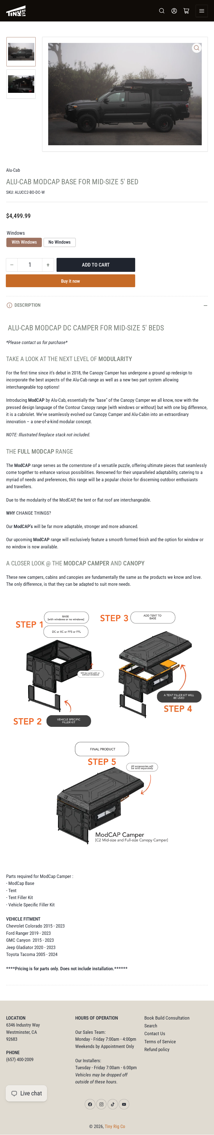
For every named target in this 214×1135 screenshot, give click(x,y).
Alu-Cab (13, 170)
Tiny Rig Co (115, 1126)
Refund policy (156, 1049)
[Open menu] (202, 11)
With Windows (24, 242)
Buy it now (70, 281)
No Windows (59, 242)
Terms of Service (160, 1041)
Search (150, 1025)
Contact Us (154, 1033)
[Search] (162, 11)
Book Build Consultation (166, 1018)
